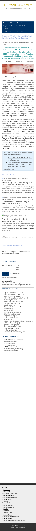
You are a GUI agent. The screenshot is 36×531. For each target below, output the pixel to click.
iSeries (24, 237)
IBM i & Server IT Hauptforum (13, 340)
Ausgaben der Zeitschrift (10, 26)
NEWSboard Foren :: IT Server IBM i (14, 32)
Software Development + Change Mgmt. (17, 321)
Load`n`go (7, 310)
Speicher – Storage (10, 325)
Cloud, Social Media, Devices (13, 294)
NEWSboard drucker (10, 341)
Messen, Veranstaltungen (12, 312)
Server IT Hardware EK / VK (12, 516)
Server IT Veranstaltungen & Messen (15, 520)
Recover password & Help (9, 277)
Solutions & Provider (10, 323)
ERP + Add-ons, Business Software (15, 298)
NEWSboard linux (9, 345)
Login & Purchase (9, 169)
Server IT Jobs (8, 515)
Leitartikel (7, 309)
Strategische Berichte (10, 326)
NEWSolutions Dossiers (11, 314)
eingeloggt (15, 251)
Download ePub (29, 61)
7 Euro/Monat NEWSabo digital (12, 283)
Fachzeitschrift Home (9, 23)
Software (6, 511)
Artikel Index (22, 26)
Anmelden (14, 527)
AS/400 (14, 237)
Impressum (7, 490)
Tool (5, 239)
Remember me (15, 274)
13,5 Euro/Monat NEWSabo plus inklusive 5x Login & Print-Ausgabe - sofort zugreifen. (20, 165)
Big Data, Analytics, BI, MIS (12, 293)
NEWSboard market (10, 347)
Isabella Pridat (18, 42)
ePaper (6, 501)
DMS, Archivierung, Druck (12, 296)
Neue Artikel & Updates (11, 497)
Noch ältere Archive (8, 29)
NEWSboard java (9, 343)
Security (6, 319)
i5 (19, 237)
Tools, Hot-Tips (9, 330)
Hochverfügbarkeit (10, 300)
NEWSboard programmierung (13, 349)
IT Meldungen (8, 305)
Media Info (7, 492)
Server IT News (8, 518)
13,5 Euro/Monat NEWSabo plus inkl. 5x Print (16, 285)
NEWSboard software (11, 350)
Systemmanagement (10, 328)
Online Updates (21, 23)
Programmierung (9, 316)
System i (30, 237)
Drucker (6, 509)
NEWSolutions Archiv (18, 5)
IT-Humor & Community (11, 307)
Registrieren (21, 527)
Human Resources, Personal (13, 301)
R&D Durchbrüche (9, 317)
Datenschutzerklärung (10, 493)
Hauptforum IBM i (9, 505)
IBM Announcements (10, 303)
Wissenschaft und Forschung (13, 332)
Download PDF (19, 61)
